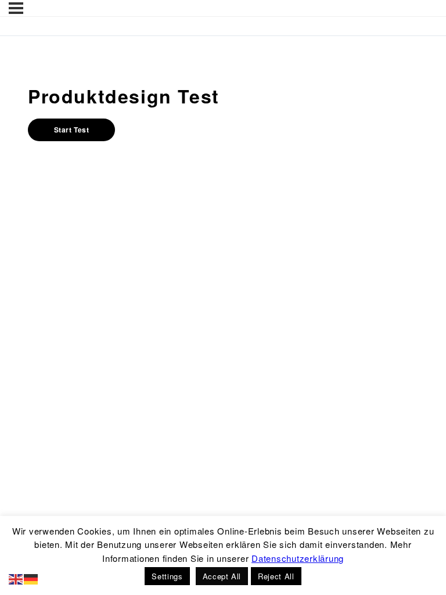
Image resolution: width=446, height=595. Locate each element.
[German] (31, 578)
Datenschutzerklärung (297, 558)
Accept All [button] (222, 576)
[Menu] (16, 8)
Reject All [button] (276, 576)
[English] (16, 578)
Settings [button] (167, 576)
